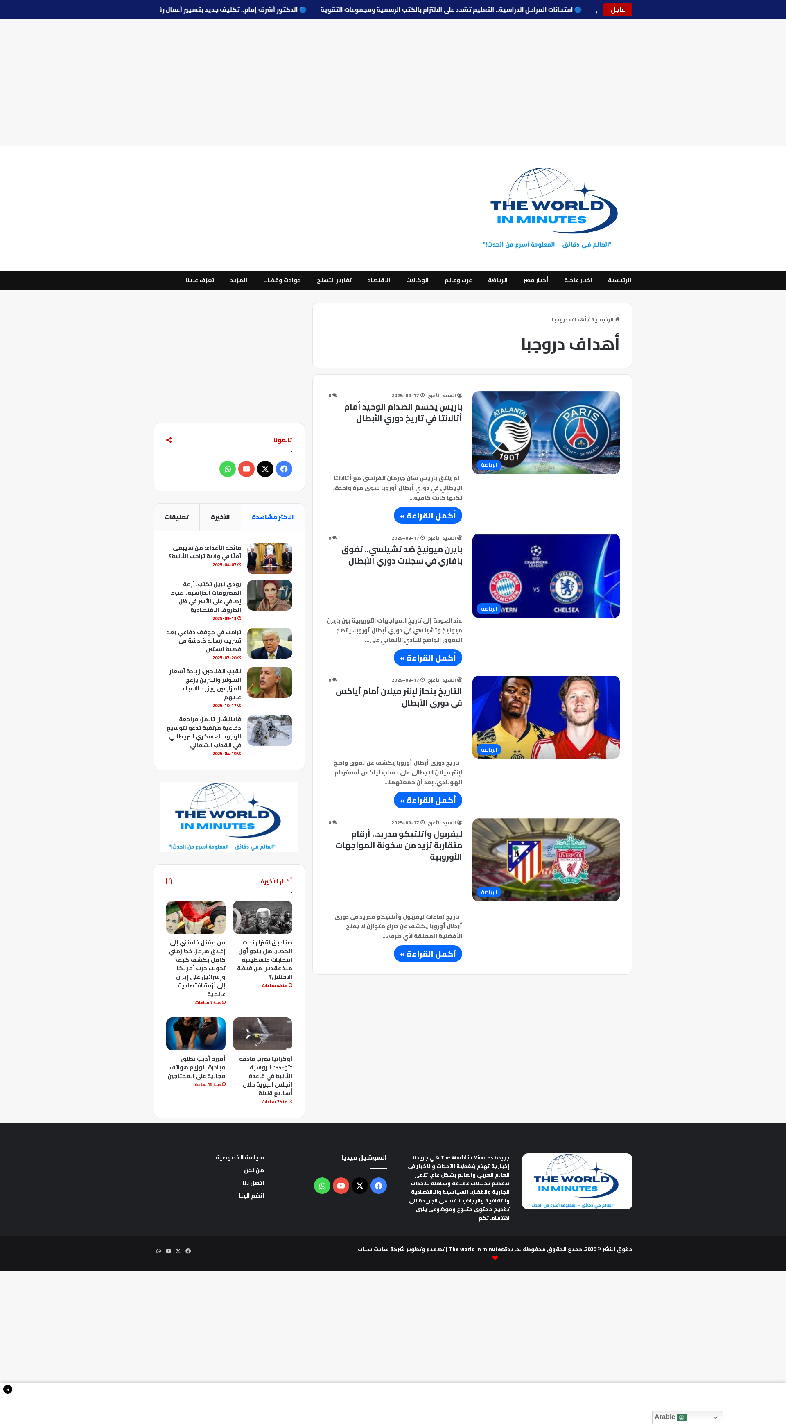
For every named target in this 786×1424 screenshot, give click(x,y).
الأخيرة (220, 517)
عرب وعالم (458, 280)
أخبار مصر (536, 280)
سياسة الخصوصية (240, 1157)
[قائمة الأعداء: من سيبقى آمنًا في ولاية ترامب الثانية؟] (269, 558)
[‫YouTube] (246, 469)
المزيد (238, 280)
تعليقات (177, 517)
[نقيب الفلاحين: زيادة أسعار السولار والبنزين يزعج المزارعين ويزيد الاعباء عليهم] (269, 682)
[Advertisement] (393, 82)
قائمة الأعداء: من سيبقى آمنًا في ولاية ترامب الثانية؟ (205, 551)
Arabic (666, 1416)
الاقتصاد (379, 280)
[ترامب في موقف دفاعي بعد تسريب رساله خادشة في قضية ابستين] (269, 643)
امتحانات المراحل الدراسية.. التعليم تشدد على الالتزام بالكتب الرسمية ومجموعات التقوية (430, 10)
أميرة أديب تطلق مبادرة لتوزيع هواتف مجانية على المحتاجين (196, 1067)
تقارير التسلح (334, 280)
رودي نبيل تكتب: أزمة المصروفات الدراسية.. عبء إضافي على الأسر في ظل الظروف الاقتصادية (206, 597)
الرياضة (498, 280)
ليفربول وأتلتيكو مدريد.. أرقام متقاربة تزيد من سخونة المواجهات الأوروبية (398, 845)
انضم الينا (251, 1195)
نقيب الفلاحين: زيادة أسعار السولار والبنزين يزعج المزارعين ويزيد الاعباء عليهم (205, 684)
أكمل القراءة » (428, 515)
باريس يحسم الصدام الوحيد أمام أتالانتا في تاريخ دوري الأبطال (403, 412)
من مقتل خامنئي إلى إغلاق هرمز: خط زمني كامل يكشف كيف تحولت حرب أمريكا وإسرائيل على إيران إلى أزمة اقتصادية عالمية (197, 968)
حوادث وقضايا (282, 280)
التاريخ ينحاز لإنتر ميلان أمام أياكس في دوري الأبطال (399, 697)
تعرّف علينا (199, 280)
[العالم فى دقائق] (556, 209)
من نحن (254, 1170)
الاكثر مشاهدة (273, 517)
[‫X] (265, 469)
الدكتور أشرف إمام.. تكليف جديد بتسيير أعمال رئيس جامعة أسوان (186, 10)
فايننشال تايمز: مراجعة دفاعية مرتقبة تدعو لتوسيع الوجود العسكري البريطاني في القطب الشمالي (204, 732)
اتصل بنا (253, 1182)
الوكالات (417, 280)
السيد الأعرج (442, 395)
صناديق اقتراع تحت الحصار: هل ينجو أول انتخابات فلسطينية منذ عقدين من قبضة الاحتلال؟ (264, 959)
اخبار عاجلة (578, 280)
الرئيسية (619, 280)
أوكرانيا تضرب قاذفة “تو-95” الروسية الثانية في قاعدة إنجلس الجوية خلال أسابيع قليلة (265, 1075)
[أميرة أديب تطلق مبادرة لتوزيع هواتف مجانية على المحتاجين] (196, 1034)
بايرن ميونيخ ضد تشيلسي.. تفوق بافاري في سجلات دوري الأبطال (401, 554)
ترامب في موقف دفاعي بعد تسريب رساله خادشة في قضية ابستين (204, 640)
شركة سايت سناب (381, 1249)
